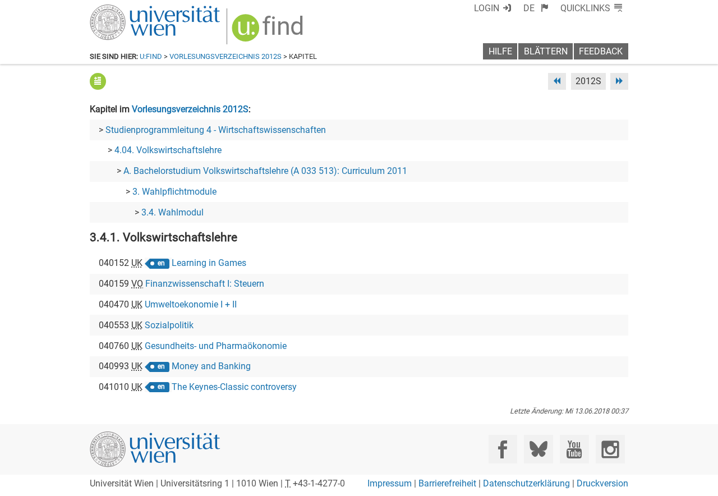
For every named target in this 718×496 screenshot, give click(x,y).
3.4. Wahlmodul (172, 212)
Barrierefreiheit (447, 483)
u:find (151, 56)
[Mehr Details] (98, 81)
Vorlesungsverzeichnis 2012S (225, 56)
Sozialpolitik (169, 325)
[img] (268, 31)
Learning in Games (209, 263)
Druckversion (602, 483)
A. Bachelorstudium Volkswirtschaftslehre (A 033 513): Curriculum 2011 (265, 171)
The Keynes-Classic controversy (234, 387)
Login (486, 8)
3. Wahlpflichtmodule (174, 191)
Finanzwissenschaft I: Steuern (204, 283)
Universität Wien (128, 9)
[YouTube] (574, 449)
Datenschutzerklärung (526, 483)
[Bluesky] (538, 449)
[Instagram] (610, 449)
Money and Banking (211, 366)
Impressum (389, 483)
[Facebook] (503, 449)
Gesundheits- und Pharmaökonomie (216, 346)
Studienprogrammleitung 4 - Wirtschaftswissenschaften (215, 130)
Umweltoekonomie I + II (191, 304)
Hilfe (500, 51)
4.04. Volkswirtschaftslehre (168, 150)
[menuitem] (536, 8)
